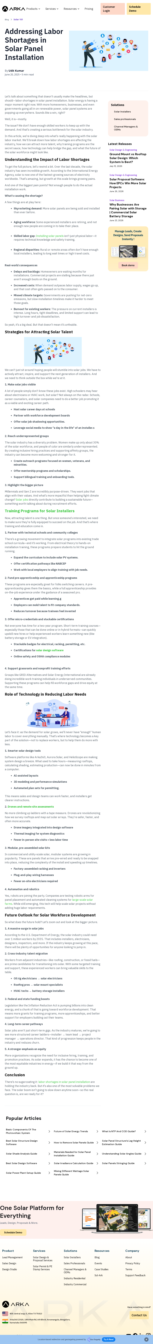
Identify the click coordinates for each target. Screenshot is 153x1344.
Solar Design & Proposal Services (42, 1259)
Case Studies (101, 1269)
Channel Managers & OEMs (75, 1271)
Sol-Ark (99, 1275)
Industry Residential (74, 1278)
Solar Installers (72, 1257)
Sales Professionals (74, 1263)
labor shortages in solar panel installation (64, 1082)
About (128, 1257)
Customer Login (109, 8)
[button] (33, 9)
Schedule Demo (135, 8)
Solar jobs (22, 499)
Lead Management (12, 1257)
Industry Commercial (75, 1284)
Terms (128, 1269)
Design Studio (9, 1269)
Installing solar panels (50, 236)
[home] (13, 9)
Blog (97, 1257)
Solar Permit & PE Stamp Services (42, 1268)
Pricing (89, 8)
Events (98, 1263)
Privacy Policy (132, 1263)
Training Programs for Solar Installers (40, 510)
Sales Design (9, 1263)
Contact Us (139, 1315)
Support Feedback (135, 1275)
